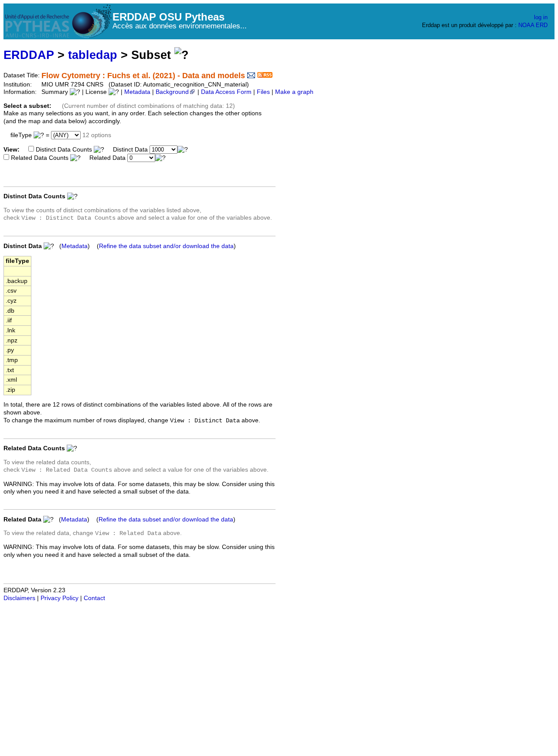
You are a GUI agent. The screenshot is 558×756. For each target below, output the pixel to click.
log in (541, 17)
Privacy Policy (59, 598)
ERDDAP (28, 55)
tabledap (92, 55)
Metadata (137, 92)
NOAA (526, 25)
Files (263, 92)
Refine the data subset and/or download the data (166, 246)
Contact (94, 598)
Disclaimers (19, 598)
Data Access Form (226, 92)
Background (172, 92)
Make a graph (294, 92)
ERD (542, 25)
